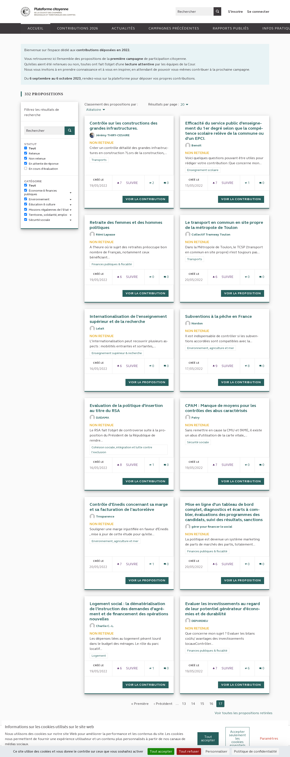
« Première (140, 704)
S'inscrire (235, 12)
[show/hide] (72, 192)
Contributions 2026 (77, 28)
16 (211, 704)
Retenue (34, 153)
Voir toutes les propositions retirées (243, 713)
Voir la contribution (147, 199)
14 (193, 704)
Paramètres (269, 738)
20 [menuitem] (182, 104)
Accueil (36, 28)
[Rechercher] (217, 11)
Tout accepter (208, 738)
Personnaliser (216, 751)
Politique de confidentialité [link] (255, 751)
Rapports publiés (231, 28)
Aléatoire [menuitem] (93, 109)
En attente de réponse (43, 163)
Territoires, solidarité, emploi (48, 215)
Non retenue (37, 158)
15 (202, 704)
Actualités (123, 28)
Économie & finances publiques (40, 192)
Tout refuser (189, 751)
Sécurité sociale (39, 220)
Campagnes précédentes (174, 28)
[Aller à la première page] (48, 11)
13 (184, 704)
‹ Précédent (163, 704)
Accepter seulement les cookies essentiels (237, 738)
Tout (32, 148)
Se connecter (258, 12)
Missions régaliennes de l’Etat (49, 210)
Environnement (39, 199)
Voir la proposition (244, 293)
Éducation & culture (42, 204)
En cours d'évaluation (43, 169)
